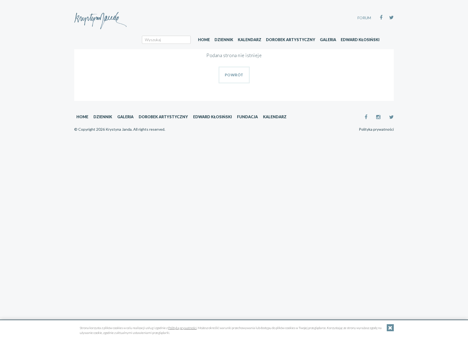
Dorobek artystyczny (290, 39)
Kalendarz (249, 39)
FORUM (364, 17)
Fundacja (247, 116)
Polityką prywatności (182, 328)
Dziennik (223, 39)
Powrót (234, 75)
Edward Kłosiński (360, 39)
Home (204, 39)
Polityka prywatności (376, 129)
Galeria (328, 39)
